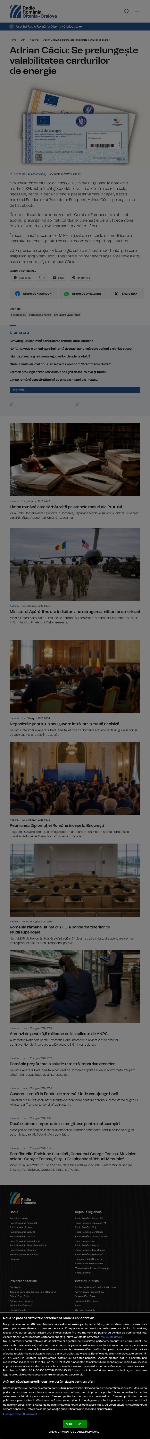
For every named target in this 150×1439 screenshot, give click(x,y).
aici (32, 1362)
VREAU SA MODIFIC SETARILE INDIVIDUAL (74, 1432)
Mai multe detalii (111, 1336)
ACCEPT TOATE (75, 1424)
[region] (75, 1375)
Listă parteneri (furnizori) (20, 1414)
